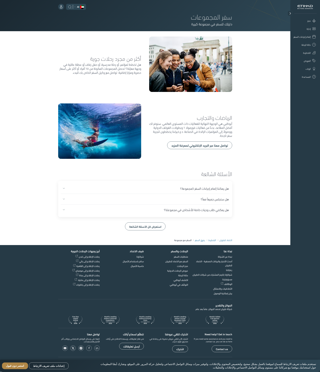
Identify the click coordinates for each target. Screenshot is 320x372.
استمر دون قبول (15, 366)
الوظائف (228, 284)
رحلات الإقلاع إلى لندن (89, 256)
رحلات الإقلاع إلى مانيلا (89, 280)
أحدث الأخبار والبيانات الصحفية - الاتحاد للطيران (214, 263)
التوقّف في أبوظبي (179, 284)
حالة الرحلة (183, 275)
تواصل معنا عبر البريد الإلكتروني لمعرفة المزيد (199, 145)
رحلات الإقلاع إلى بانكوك (88, 284)
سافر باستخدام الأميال (133, 261)
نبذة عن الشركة (225, 256)
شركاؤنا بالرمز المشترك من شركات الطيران (212, 274)
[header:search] (70, 6)
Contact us (222, 348)
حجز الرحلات (182, 266)
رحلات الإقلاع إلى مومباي (88, 270)
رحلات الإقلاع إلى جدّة (89, 275)
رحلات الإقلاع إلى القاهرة (88, 266)
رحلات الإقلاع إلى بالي (89, 261)
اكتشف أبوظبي (181, 280)
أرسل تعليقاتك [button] (131, 346)
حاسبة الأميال (137, 266)
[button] (290, 13)
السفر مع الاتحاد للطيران (176, 261)
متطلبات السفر (181, 256)
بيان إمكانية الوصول (223, 293)
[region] (160, 366)
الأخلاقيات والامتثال (222, 288)
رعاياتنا (229, 270)
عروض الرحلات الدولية (177, 270)
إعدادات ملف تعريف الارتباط (48, 366)
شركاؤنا (140, 256)
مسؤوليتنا (227, 279)
